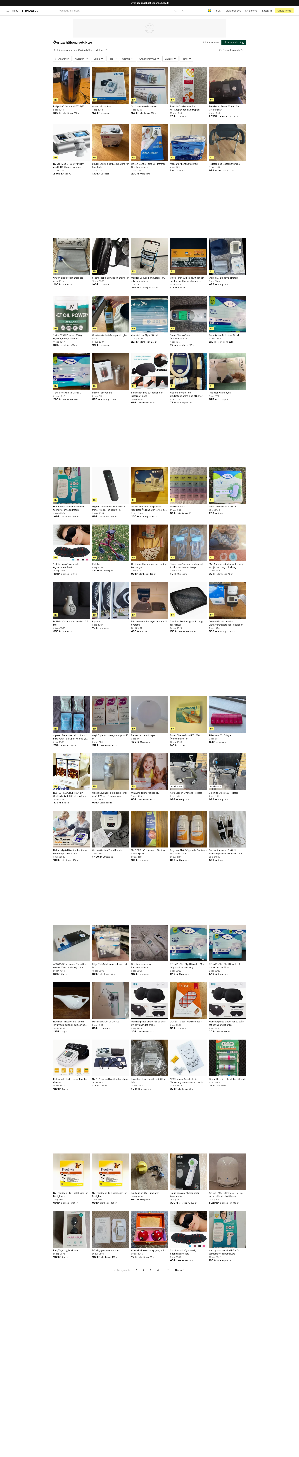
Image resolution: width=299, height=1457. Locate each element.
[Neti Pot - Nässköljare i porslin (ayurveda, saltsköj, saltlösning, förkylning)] (71, 1000)
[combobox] (118, 10)
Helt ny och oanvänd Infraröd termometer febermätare (68, 508)
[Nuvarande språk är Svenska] (210, 10)
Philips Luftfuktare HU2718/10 (68, 106)
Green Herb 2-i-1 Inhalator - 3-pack (227, 1079)
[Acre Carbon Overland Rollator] (188, 771)
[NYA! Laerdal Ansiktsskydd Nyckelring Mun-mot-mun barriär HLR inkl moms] (188, 1058)
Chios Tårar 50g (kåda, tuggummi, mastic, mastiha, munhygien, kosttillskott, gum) (187, 279)
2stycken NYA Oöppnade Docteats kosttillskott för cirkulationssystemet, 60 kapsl (188, 852)
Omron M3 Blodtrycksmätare (224, 277)
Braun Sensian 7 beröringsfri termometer (184, 1195)
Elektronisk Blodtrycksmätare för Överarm (70, 1081)
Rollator (96, 564)
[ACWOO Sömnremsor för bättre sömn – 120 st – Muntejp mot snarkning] (71, 943)
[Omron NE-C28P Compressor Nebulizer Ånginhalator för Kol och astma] (149, 485)
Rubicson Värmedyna (220, 392)
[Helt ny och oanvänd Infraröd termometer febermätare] (71, 485)
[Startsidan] (29, 10)
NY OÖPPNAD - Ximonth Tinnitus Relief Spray (148, 852)
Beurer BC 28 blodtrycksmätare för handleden (110, 165)
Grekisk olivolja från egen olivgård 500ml (110, 337)
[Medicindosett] (188, 485)
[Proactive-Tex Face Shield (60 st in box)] (149, 1058)
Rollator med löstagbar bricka (224, 163)
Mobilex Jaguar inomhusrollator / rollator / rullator (148, 279)
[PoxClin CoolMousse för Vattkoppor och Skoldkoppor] (188, 85)
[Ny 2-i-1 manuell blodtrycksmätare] (110, 1058)
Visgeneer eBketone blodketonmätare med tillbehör (186, 394)
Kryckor (96, 621)
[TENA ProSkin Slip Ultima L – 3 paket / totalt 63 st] (227, 943)
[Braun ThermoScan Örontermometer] (188, 314)
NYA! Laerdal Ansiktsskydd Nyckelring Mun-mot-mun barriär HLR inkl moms (186, 1081)
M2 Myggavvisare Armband (106, 1250)
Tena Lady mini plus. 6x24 (222, 506)
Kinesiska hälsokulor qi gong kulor (148, 1250)
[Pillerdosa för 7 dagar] (227, 714)
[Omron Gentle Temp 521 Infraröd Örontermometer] (149, 142)
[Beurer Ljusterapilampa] (149, 714)
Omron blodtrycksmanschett (68, 277)
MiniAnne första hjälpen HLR (145, 792)
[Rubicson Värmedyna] (227, 371)
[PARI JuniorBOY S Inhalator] (149, 1171)
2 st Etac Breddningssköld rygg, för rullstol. (186, 623)
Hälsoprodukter (66, 50)
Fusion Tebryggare (102, 392)
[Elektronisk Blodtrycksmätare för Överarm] (71, 1058)
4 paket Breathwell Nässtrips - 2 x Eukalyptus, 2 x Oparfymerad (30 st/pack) (71, 737)
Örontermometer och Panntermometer (142, 966)
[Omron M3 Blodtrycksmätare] (227, 256)
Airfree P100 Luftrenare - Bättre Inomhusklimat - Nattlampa (226, 1195)
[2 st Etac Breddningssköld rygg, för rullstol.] (188, 600)
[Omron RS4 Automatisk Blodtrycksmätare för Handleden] (227, 600)
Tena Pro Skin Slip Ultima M (67, 392)
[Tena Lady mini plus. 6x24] (227, 485)
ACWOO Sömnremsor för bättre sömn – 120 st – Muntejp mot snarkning (69, 966)
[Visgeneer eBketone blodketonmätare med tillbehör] (188, 371)
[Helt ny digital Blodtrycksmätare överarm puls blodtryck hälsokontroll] (71, 829)
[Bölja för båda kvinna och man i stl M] (110, 943)
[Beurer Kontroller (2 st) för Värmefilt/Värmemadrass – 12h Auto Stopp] (227, 829)
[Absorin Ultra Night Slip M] (149, 314)
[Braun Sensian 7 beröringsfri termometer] (188, 1171)
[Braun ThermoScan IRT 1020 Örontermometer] (188, 714)
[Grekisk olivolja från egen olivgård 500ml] (110, 314)
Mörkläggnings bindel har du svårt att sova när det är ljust (148, 1023)
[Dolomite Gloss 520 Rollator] (227, 771)
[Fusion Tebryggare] (110, 371)
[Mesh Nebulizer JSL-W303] (110, 1000)
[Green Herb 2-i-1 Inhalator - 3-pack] (227, 1058)
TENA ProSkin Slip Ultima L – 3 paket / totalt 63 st (224, 966)
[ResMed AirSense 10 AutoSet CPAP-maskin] (227, 85)
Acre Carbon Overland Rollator (186, 792)
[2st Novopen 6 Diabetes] (149, 85)
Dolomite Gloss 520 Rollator (223, 792)
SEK (218, 10)
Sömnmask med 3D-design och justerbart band (147, 394)
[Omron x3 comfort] (110, 85)
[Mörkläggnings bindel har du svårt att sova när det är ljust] (149, 1000)
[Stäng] (296, 3)
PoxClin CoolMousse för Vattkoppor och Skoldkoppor (185, 108)
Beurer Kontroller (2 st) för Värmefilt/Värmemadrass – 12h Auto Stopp (227, 852)
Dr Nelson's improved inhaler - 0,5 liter (70, 623)
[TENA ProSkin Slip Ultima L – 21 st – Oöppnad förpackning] (188, 943)
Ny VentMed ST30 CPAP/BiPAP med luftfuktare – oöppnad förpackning (69, 165)
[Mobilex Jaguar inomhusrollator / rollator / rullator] (149, 256)
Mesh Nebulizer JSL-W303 (105, 1021)
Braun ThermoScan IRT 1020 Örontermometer (185, 737)
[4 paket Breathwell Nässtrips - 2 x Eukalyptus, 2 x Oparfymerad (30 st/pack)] (71, 714)
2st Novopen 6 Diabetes (144, 106)
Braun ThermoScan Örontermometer (180, 337)
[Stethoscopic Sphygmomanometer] (110, 256)
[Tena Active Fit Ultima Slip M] (227, 314)
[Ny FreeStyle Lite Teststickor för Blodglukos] (71, 1171)
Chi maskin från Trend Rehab (107, 850)
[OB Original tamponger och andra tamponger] (149, 543)
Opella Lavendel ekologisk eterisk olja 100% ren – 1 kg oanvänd (109, 794)
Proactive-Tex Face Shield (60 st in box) (148, 1081)
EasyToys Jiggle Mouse (65, 1250)
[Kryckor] (110, 600)
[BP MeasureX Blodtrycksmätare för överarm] (149, 600)
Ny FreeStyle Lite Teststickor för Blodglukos (70, 1195)
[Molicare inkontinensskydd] (188, 142)
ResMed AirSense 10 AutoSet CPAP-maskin (224, 108)
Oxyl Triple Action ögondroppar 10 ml (110, 737)
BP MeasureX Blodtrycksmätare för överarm (149, 623)
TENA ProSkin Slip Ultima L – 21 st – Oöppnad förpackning (188, 966)
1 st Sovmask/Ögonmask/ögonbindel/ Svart (66, 566)
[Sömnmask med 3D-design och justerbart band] (149, 371)
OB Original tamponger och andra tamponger (148, 566)
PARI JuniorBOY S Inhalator (145, 1193)
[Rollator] (110, 543)
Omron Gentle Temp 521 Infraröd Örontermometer (148, 165)
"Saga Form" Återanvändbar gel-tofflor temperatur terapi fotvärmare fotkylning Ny (187, 566)
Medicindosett (177, 506)
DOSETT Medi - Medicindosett (186, 1021)
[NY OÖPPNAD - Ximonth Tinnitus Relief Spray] (149, 829)
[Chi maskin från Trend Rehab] (110, 829)
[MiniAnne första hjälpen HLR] (149, 771)
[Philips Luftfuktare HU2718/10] (71, 85)
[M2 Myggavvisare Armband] (110, 1229)
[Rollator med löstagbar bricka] (227, 142)
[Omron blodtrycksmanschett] (71, 256)
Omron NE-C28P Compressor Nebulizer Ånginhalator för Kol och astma (149, 508)
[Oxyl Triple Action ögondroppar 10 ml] (110, 714)
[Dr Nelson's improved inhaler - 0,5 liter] (71, 600)
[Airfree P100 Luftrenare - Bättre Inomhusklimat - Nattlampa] (227, 1171)
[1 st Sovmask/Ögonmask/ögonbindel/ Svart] (71, 543)
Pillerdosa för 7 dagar (220, 735)
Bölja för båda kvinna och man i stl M (110, 966)
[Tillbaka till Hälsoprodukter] (54, 50)
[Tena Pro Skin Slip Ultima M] (71, 371)
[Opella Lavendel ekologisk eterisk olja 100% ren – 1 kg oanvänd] (110, 771)
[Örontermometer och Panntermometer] (149, 943)
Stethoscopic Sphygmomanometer (110, 277)
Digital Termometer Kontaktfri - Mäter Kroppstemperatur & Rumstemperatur (108, 508)
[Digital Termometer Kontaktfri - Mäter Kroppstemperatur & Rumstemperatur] (110, 485)
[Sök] (175, 10)
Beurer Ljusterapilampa (143, 735)
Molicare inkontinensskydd (184, 163)
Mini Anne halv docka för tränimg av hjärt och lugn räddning (226, 566)
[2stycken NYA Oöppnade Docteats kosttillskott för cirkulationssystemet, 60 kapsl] (188, 829)
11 (168, 1270)
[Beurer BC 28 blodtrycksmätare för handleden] (110, 142)
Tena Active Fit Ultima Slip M (224, 335)
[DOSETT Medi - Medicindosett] (188, 1000)
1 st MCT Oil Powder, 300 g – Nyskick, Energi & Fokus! (68, 337)
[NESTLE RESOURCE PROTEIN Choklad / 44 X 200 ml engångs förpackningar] (71, 771)
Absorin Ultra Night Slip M (144, 335)
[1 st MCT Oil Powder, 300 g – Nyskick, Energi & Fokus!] (71, 314)
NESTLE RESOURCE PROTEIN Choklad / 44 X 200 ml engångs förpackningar (69, 794)
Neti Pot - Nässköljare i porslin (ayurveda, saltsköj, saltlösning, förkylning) (69, 1023)
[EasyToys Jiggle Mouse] (71, 1229)
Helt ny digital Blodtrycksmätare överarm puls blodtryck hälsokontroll (70, 852)
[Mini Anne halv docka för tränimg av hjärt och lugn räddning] (227, 543)
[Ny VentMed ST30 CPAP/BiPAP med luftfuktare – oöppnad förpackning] (71, 142)
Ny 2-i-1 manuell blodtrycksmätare (110, 1079)
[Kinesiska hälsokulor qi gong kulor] (149, 1229)
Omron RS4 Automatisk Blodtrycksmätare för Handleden (226, 623)
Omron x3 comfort (101, 106)
